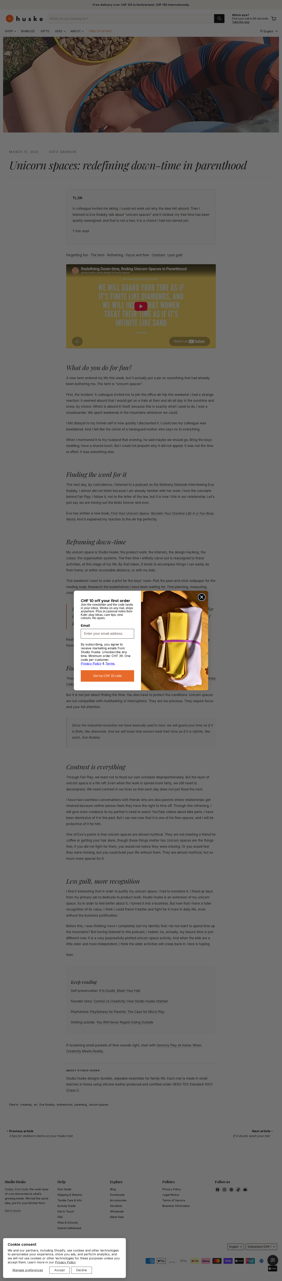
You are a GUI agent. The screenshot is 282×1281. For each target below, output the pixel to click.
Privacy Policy (65, 1262)
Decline (81, 1270)
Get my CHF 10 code (107, 675)
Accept (59, 1270)
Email (85, 625)
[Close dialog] (201, 597)
